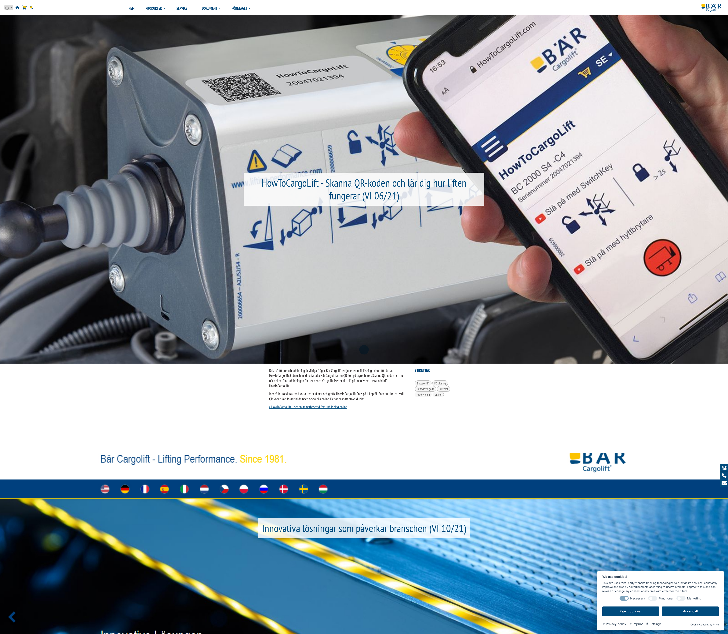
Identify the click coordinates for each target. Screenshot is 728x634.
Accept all (690, 611)
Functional (666, 598)
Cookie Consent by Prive (704, 624)
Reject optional (630, 611)
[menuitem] (131, 8)
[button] (724, 475)
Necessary (637, 598)
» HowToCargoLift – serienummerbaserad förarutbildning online (308, 407)
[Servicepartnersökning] (724, 468)
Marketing (694, 598)
